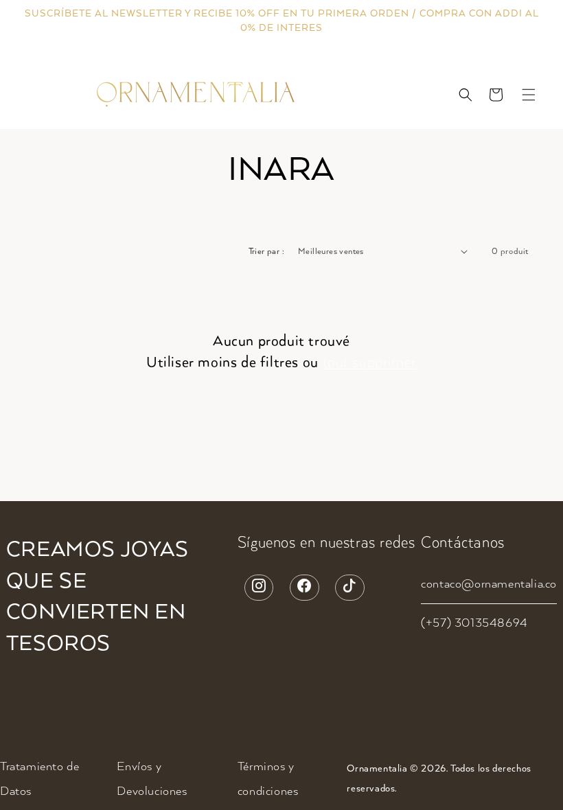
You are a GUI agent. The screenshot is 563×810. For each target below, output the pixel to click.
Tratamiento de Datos (39, 779)
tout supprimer (370, 362)
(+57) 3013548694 (474, 623)
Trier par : (266, 251)
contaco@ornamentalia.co (489, 584)
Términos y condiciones (268, 779)
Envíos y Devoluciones (152, 779)
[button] (465, 95)
